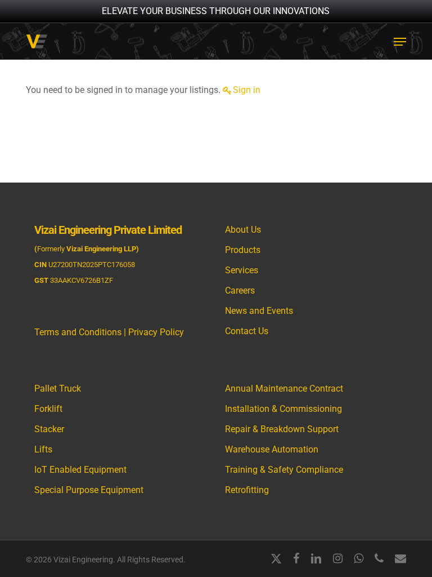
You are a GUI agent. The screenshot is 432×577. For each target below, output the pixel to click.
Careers (240, 290)
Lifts (43, 449)
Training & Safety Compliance (284, 469)
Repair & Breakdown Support (282, 429)
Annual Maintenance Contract (284, 388)
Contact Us (246, 331)
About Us (243, 229)
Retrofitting (247, 490)
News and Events (259, 310)
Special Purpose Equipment (88, 490)
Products (242, 250)
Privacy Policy (156, 332)
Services (241, 270)
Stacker (49, 429)
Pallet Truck (57, 388)
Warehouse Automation (271, 449)
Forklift (48, 408)
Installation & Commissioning (283, 408)
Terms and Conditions (78, 332)
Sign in (246, 90)
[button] (400, 41)
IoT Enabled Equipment (80, 469)
